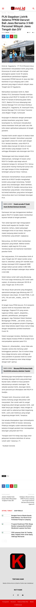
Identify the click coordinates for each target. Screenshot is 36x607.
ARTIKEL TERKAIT (7, 511)
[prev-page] (3, 541)
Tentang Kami (5, 601)
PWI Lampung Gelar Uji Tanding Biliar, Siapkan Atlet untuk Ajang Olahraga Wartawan (22, 534)
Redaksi (32, 601)
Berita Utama (11, 13)
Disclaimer (13, 601)
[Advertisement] (18, 3)
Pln (8, 476)
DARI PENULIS (18, 511)
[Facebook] (3, 36)
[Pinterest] (11, 36)
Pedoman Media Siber (23, 601)
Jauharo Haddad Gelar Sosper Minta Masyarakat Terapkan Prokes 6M (9, 498)
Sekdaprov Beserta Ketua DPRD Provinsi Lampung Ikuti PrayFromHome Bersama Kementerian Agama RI (27, 500)
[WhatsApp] (15, 36)
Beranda (4, 13)
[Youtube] (22, 595)
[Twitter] (7, 36)
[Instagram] (18, 595)
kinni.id (7, 32)
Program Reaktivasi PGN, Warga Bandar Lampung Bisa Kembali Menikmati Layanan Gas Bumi (22, 526)
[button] (3, 8)
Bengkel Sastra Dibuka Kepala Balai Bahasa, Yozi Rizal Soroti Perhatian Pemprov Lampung (21, 517)
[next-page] (6, 541)
